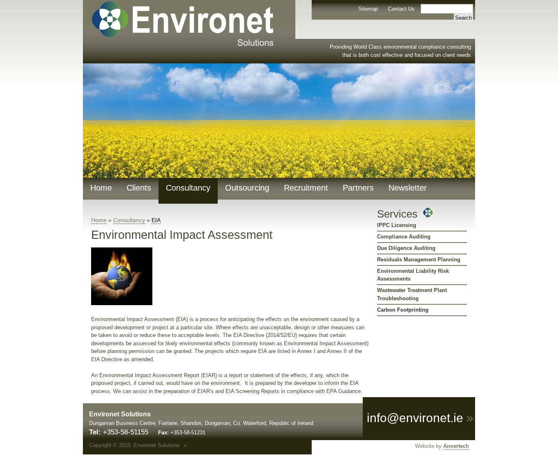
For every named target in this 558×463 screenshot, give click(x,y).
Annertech (456, 446)
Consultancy (188, 187)
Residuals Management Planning (418, 259)
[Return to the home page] (178, 45)
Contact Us (401, 9)
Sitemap (368, 9)
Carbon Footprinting (403, 310)
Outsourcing (247, 187)
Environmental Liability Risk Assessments (413, 275)
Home (101, 187)
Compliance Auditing (404, 237)
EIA (156, 220)
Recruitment (306, 187)
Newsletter (407, 187)
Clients (139, 187)
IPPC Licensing (396, 225)
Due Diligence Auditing (406, 248)
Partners (358, 187)
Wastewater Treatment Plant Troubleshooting (412, 294)
